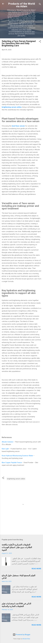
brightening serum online (16, 479)
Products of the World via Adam (21, 5)
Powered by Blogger (22, 635)
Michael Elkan (26, 638)
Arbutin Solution (7, 442)
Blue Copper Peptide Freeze (12, 463)
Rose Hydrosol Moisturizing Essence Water (17, 456)
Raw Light (5, 449)
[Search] (40, 4)
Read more (36, 569)
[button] (40, 41)
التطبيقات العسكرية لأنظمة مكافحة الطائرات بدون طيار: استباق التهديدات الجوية (17, 547)
